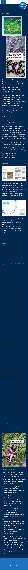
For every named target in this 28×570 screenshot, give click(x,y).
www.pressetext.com (14, 427)
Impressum (5, 566)
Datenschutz (13, 566)
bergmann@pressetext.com (15, 424)
